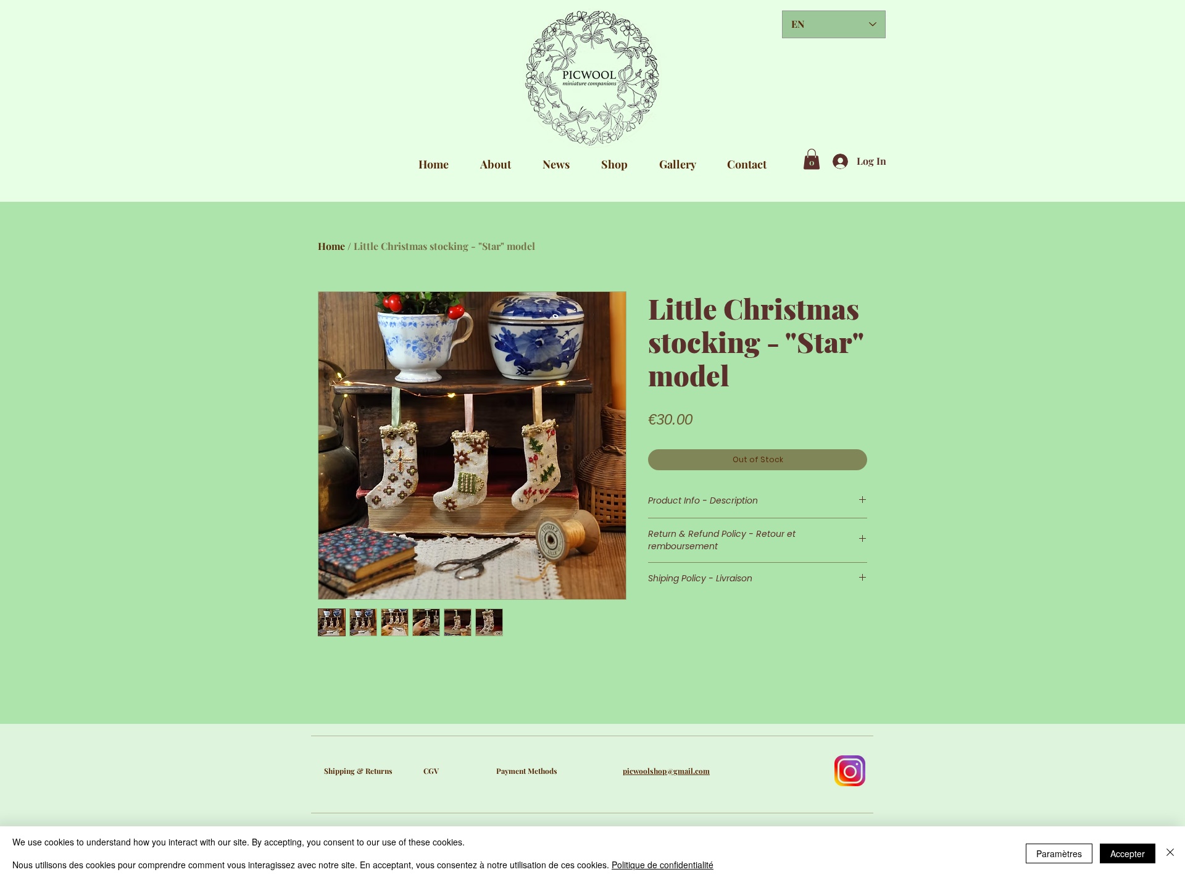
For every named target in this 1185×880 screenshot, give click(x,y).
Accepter (1127, 853)
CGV (431, 771)
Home (331, 245)
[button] (811, 159)
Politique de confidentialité (662, 864)
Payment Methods (526, 771)
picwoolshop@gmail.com (666, 771)
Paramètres (1059, 853)
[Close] (1170, 853)
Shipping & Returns (358, 771)
